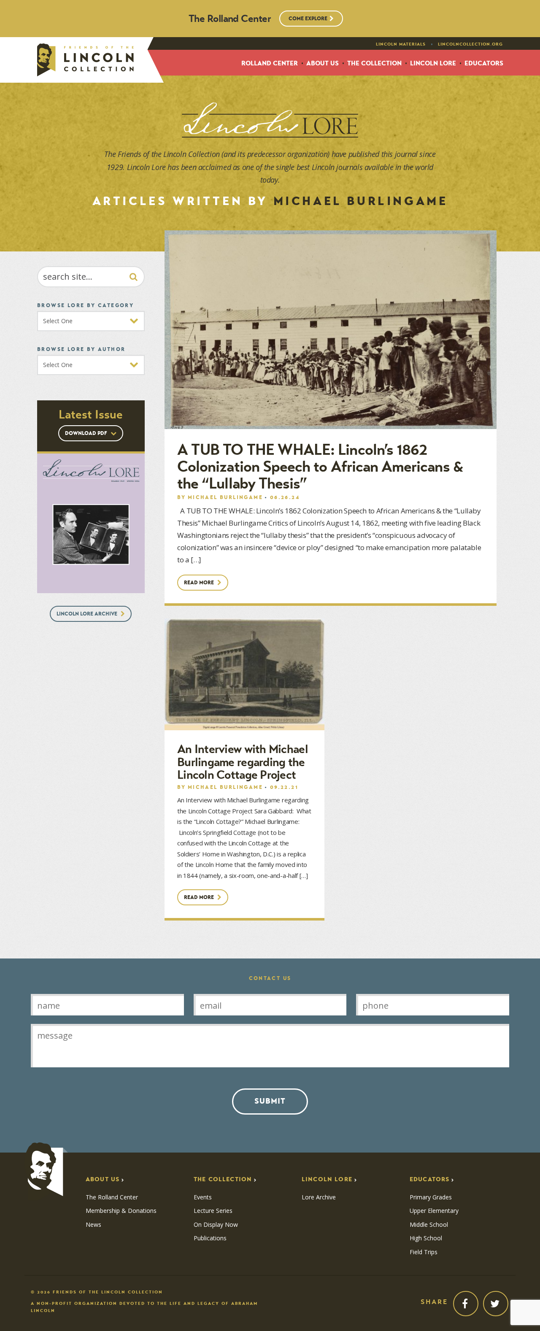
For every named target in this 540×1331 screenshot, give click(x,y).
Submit (270, 1101)
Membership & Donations (121, 1211)
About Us (322, 63)
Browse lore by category (85, 305)
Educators (483, 63)
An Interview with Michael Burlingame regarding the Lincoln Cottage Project (242, 762)
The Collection (374, 63)
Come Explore (308, 18)
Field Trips (423, 1252)
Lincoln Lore (433, 63)
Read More (199, 582)
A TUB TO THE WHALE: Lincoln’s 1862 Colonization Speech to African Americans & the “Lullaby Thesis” (320, 466)
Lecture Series (213, 1211)
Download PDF (86, 433)
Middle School (429, 1224)
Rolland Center (269, 63)
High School (426, 1238)
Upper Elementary (434, 1211)
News (93, 1224)
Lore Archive (319, 1197)
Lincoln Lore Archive (88, 613)
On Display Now (216, 1224)
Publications (210, 1238)
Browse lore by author (81, 349)
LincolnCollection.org (470, 44)
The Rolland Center (112, 1197)
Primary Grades (431, 1197)
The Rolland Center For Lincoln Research (85, 59)
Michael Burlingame (225, 497)
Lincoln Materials (401, 44)
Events (203, 1197)
